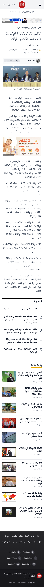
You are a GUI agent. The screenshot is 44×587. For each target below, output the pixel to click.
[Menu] (40, 5)
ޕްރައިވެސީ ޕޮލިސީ (31, 582)
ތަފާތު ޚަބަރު (22, 541)
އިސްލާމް (15, 541)
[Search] (4, 5)
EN (13, 5)
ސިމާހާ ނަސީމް (31, 61)
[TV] (9, 5)
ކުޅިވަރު (27, 536)
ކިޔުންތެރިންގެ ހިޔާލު (21, 582)
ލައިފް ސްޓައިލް (6, 541)
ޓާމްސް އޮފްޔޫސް (12, 582)
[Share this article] (17, 60)
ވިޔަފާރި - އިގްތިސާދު (17, 536)
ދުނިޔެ (32, 536)
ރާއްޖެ (39, 28)
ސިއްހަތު (7, 536)
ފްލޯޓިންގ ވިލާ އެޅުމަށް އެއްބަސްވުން (26, 28)
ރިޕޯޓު (40, 541)
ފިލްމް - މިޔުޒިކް (32, 541)
